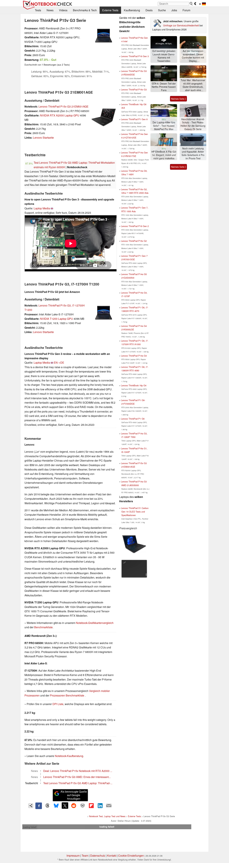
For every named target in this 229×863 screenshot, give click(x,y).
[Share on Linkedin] (100, 805)
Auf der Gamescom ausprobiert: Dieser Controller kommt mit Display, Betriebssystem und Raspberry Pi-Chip (193, 56)
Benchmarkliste (43, 627)
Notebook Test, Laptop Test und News (107, 816)
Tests (38, 10)
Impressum (73, 855)
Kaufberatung (132, 10)
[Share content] (30, 806)
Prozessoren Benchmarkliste (67, 695)
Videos (63, 10)
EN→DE (59, 362)
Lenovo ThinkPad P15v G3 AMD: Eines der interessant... (77, 777)
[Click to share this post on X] (65, 805)
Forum (186, 10)
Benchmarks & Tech (85, 10)
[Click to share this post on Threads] (47, 806)
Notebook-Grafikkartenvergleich (94, 623)
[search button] (191, 3)
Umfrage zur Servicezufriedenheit (181, 25)
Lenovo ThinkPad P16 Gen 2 (135, 226)
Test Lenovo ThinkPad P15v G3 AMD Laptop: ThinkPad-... (77, 783)
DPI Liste (57, 704)
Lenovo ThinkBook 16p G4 (133, 385)
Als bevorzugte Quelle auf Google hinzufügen (74, 795)
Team (85, 855)
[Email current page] (109, 806)
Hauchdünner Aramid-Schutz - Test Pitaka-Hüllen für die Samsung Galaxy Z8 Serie (193, 124)
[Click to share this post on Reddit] (74, 805)
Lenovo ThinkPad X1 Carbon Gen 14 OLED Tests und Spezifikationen (135, 511)
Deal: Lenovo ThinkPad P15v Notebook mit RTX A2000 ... (77, 771)
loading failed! (30, 827)
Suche (162, 10)
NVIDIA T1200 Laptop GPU (56, 319)
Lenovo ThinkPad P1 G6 (133, 418)
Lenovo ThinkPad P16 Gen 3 (135, 56)
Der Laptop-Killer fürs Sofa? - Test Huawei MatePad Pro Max (164, 126)
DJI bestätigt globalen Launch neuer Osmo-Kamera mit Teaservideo (163, 56)
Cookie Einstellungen (131, 855)
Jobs (174, 10)
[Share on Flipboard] (91, 805)
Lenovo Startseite (43, 137)
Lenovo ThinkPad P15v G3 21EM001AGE (64, 106)
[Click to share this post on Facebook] (38, 806)
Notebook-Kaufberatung (69, 756)
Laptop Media (42, 208)
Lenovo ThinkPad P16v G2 (134, 240)
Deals (149, 10)
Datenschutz (97, 855)
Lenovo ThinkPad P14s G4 (134, 355)
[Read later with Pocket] (82, 805)
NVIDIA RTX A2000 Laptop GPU (59, 115)
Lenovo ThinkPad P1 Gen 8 (134, 119)
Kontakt (111, 855)
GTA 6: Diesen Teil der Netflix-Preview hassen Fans (164, 87)
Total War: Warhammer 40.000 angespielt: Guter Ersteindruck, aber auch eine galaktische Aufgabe (193, 85)
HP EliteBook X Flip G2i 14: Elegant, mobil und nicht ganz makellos (163, 155)
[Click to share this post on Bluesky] (56, 806)
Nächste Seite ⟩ (178, 98)
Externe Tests (110, 10)
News (50, 10)
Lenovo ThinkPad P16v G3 (134, 89)
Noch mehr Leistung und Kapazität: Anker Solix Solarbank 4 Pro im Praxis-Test (193, 153)
